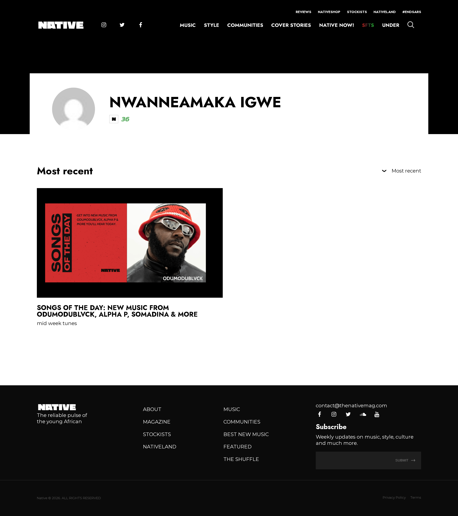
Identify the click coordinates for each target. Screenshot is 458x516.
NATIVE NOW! (336, 25)
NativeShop (329, 11)
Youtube (377, 414)
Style (211, 25)
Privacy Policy (394, 497)
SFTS (368, 25)
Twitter (122, 25)
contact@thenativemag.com (351, 405)
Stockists (357, 11)
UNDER (390, 25)
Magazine (156, 422)
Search (410, 24)
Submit (402, 460)
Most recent (406, 170)
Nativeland (385, 11)
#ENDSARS (411, 11)
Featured (237, 447)
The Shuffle (241, 459)
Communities (245, 25)
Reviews (303, 11)
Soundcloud (362, 414)
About (152, 409)
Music (188, 25)
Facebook (140, 25)
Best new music (246, 434)
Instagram (104, 25)
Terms (415, 497)
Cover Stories (291, 25)
